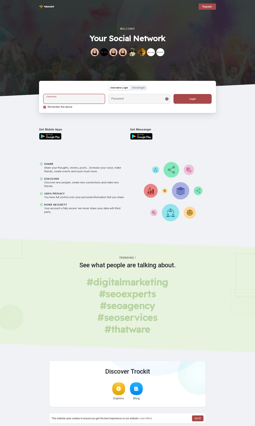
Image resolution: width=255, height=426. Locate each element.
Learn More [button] (145, 418)
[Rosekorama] (95, 52)
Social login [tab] (138, 87)
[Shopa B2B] (160, 52)
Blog (136, 398)
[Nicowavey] (132, 52)
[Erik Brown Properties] (104, 52)
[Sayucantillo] (123, 52)
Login (192, 98)
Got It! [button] (198, 418)
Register (207, 6)
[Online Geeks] (151, 52)
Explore (118, 398)
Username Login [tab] (119, 87)
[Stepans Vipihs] (142, 52)
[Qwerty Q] (113, 52)
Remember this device (60, 106)
